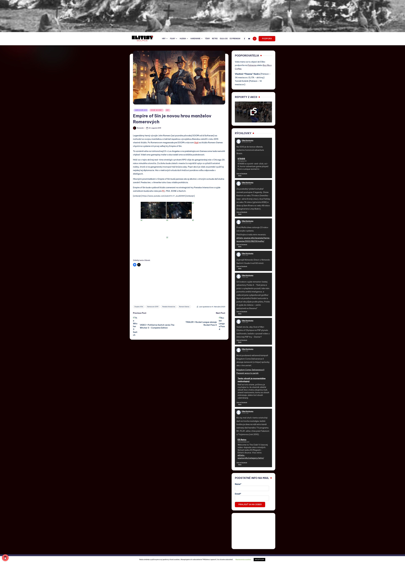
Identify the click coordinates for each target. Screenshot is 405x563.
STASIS (241, 158)
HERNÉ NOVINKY (156, 110)
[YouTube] (249, 39)
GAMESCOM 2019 (141, 110)
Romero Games (184, 306)
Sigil (196, 142)
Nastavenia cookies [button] (243, 559)
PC (163, 191)
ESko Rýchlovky (247, 140)
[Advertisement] (179, 284)
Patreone (252, 65)
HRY (167, 110)
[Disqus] (179, 366)
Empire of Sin (139, 306)
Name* (238, 484)
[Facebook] (245, 39)
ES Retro (242, 439)
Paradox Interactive (168, 306)
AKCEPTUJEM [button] (259, 559)
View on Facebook (241, 173)
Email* (238, 494)
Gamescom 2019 (152, 306)
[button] (267, 38)
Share (239, 175)
